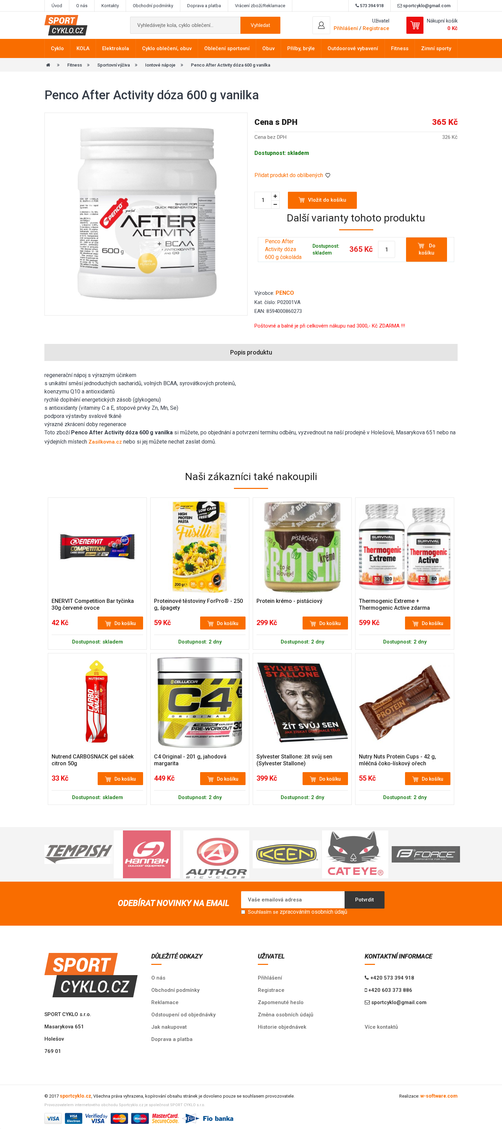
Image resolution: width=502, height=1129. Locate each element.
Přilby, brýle (301, 48)
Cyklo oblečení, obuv (167, 48)
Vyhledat (260, 25)
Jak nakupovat (169, 1027)
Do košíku (427, 249)
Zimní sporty (436, 48)
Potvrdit (364, 900)
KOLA (82, 48)
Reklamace (165, 1002)
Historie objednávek (282, 1027)
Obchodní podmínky (153, 5)
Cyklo (57, 48)
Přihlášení (270, 978)
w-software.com (439, 1096)
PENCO (285, 293)
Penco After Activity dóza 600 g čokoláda (283, 249)
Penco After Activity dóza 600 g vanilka (230, 65)
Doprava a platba (204, 5)
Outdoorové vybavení (352, 48)
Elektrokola (115, 48)
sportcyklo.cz (75, 1096)
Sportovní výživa (113, 65)
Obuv (268, 48)
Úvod (57, 5)
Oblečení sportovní (227, 48)
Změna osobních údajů (285, 1015)
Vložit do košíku (327, 200)
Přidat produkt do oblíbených (289, 175)
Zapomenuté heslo (281, 1002)
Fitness (399, 48)
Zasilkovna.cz (105, 442)
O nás (81, 5)
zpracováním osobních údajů (313, 912)
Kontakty (110, 5)
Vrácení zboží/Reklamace (260, 5)
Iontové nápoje (160, 65)
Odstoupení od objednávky (183, 1015)
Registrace (376, 28)
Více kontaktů (381, 1027)
